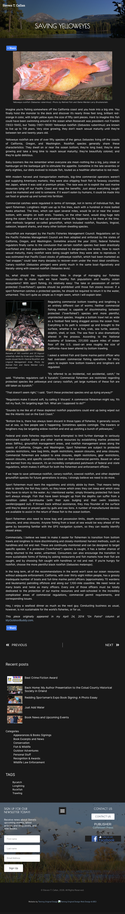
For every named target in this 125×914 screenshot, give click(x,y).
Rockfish (17, 789)
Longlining (18, 785)
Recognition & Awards (26, 758)
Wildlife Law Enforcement (29, 762)
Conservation (21, 742)
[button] (120, 5)
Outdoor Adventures (25, 750)
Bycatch (17, 782)
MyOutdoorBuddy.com (19, 620)
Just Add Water (35, 707)
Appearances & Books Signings (32, 735)
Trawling (17, 793)
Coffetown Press (103, 827)
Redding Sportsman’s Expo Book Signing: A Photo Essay (61, 697)
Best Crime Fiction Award (41, 677)
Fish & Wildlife (22, 746)
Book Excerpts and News (28, 739)
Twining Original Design (48, 901)
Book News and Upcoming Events (47, 717)
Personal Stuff (22, 754)
